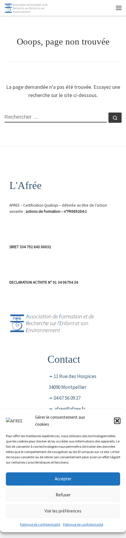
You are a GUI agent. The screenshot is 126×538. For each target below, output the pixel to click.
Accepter (63, 478)
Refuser (63, 495)
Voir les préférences (63, 511)
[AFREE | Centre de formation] (26, 7)
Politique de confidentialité (40, 524)
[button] (117, 421)
